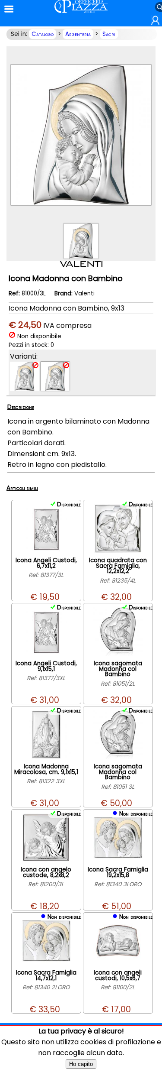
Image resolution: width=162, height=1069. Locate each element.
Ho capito (81, 1064)
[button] (155, 23)
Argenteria (78, 34)
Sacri (108, 34)
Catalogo (43, 34)
